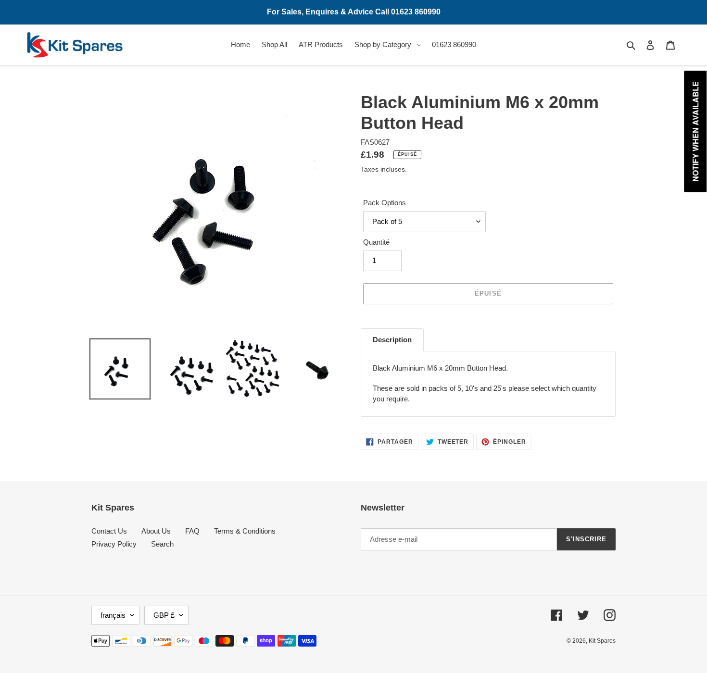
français (113, 615)
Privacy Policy (114, 544)
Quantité (376, 242)
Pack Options (384, 203)
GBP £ (164, 615)
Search (162, 544)
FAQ (192, 531)
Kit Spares (602, 640)
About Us (156, 531)
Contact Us (109, 531)
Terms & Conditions (245, 531)
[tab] (392, 339)
